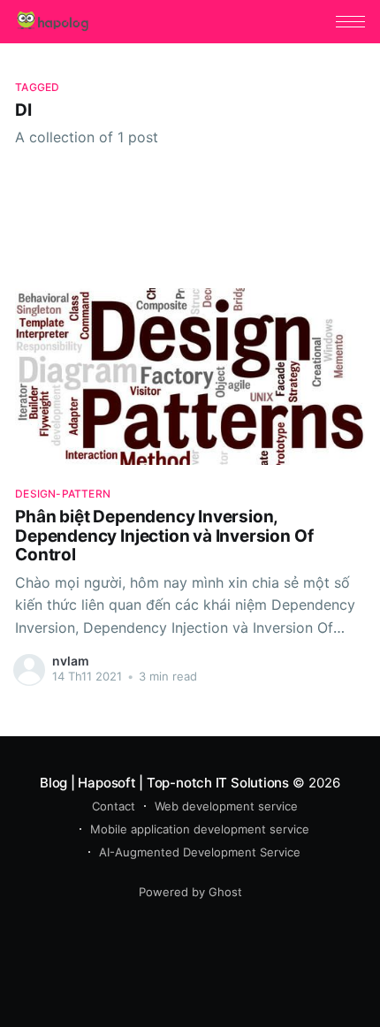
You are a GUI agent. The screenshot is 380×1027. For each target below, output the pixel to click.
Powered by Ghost (190, 892)
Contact (113, 806)
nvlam (70, 660)
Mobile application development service (199, 829)
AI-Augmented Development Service (199, 852)
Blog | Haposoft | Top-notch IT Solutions (164, 782)
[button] (350, 21)
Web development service (226, 806)
